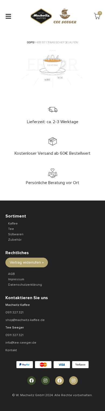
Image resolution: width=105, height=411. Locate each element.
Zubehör (15, 240)
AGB (11, 274)
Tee (11, 229)
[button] (8, 16)
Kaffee (13, 224)
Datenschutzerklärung (25, 285)
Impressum (16, 279)
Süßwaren (15, 234)
